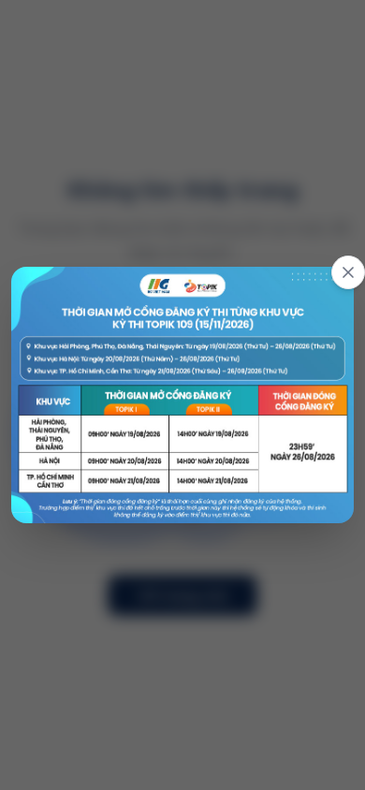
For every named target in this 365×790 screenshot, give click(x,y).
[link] (182, 395)
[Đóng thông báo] (348, 272)
